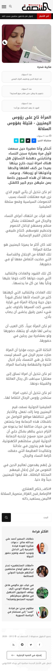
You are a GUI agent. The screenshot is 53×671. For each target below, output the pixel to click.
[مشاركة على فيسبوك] (34, 140)
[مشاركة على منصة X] (28, 140)
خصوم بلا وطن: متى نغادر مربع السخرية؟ (26, 93)
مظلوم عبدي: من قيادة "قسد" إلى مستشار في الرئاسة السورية (21, 612)
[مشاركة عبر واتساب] (22, 140)
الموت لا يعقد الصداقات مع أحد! (26, 108)
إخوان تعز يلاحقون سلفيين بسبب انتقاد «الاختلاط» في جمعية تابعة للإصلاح (17, 16)
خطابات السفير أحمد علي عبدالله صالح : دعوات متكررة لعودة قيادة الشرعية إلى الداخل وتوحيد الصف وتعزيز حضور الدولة (19, 548)
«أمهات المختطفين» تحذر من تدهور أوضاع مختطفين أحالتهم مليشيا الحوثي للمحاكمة (19, 570)
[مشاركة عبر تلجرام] (16, 140)
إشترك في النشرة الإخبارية (29, 655)
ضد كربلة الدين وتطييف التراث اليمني (26, 79)
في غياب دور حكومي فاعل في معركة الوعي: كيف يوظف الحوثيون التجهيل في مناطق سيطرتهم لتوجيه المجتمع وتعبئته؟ (19, 592)
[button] (4, 7)
